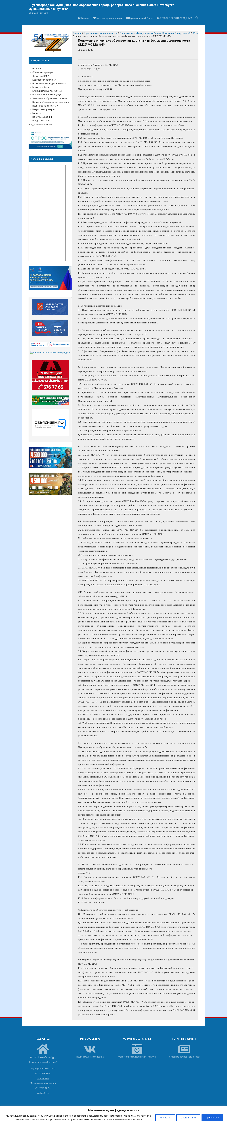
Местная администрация (109, 18)
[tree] (50, 96)
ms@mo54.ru (43, 1078)
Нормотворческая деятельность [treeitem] (49, 83)
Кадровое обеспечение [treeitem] (44, 79)
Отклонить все (188, 1117)
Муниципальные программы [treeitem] (47, 91)
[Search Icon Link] (196, 18)
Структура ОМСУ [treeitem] (41, 76)
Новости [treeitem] (36, 68)
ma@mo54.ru (43, 1093)
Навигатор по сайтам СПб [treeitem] (45, 105)
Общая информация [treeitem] (42, 72)
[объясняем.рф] (50, 422)
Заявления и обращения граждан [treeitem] (49, 98)
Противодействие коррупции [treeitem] (47, 94)
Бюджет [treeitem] (36, 113)
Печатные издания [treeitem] (42, 116)
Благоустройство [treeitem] (41, 87)
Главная (85, 18)
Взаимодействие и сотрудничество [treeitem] (50, 102)
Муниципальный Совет (141, 18)
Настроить (165, 1117)
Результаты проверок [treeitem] (43, 109)
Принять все (212, 1117)
